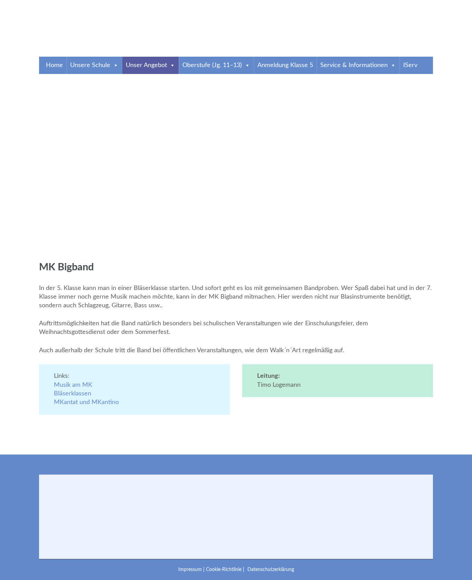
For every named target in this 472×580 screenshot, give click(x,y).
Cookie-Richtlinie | (226, 569)
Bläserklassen (72, 394)
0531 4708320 (65, 4)
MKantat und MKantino (86, 402)
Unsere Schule (90, 65)
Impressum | (192, 569)
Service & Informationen (354, 65)
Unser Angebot (146, 65)
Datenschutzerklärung (270, 569)
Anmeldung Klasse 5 (285, 65)
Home (54, 65)
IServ (410, 65)
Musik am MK (73, 385)
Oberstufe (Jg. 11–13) (212, 65)
